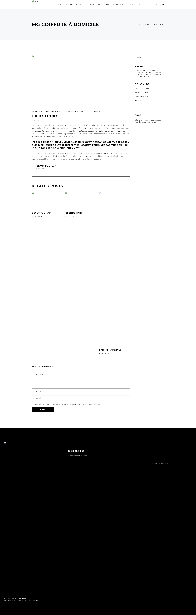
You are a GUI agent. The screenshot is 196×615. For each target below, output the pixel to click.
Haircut (157, 120)
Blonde (138, 120)
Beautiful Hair (41, 213)
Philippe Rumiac (54, 111)
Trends (96, 111)
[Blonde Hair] (80, 200)
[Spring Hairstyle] (114, 268)
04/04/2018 (37, 111)
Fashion (145, 120)
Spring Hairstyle (110, 350)
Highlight (78, 111)
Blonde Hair (73, 213)
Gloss (151, 120)
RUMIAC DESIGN (167, 463)
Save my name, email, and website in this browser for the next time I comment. (67, 405)
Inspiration (141, 96)
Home (139, 24)
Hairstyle (140, 92)
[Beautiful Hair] (47, 200)
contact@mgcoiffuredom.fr (77, 456)
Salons (88, 111)
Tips (147, 24)
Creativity (140, 88)
